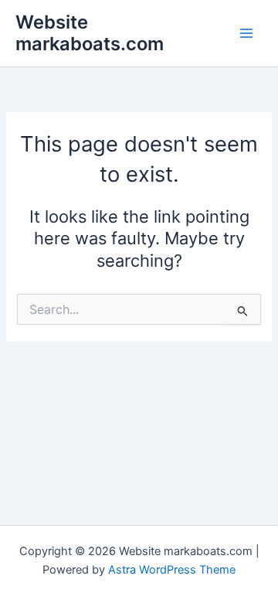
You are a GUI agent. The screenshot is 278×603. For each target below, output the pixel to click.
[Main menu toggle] (246, 33)
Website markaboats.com (89, 33)
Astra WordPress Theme (172, 570)
